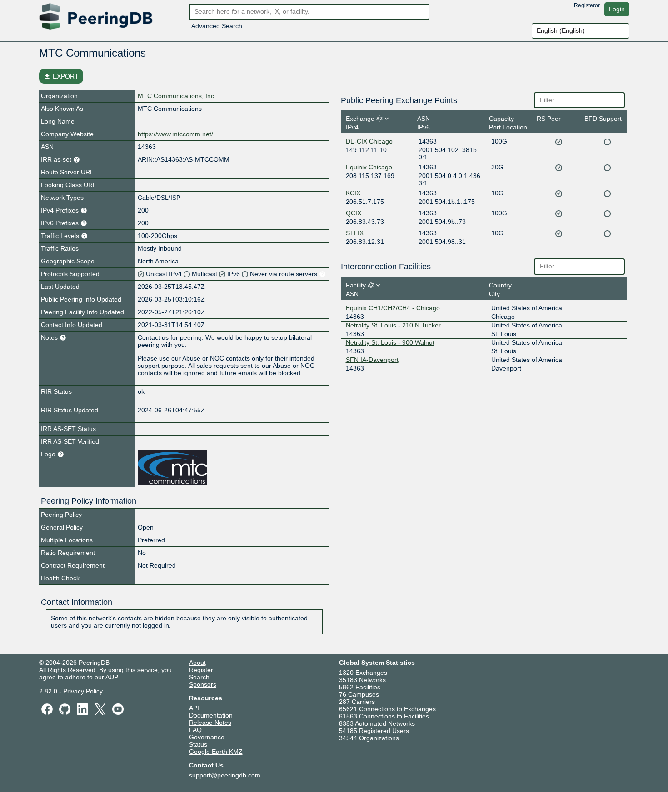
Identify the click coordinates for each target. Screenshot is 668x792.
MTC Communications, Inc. (177, 95)
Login (617, 9)
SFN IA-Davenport (372, 359)
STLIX (355, 233)
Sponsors (202, 684)
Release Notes (210, 722)
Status (198, 744)
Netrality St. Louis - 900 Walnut (390, 342)
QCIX (353, 213)
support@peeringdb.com (224, 775)
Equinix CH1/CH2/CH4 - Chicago (393, 308)
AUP (111, 677)
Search (199, 677)
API (194, 708)
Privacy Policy (83, 691)
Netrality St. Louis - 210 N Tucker (393, 325)
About (197, 662)
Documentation (211, 715)
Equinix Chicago (369, 167)
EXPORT (61, 76)
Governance (206, 737)
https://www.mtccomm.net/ (175, 134)
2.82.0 (48, 691)
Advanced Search (216, 26)
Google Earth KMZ (216, 751)
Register (584, 5)
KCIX (353, 193)
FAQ (195, 729)
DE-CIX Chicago (369, 141)
